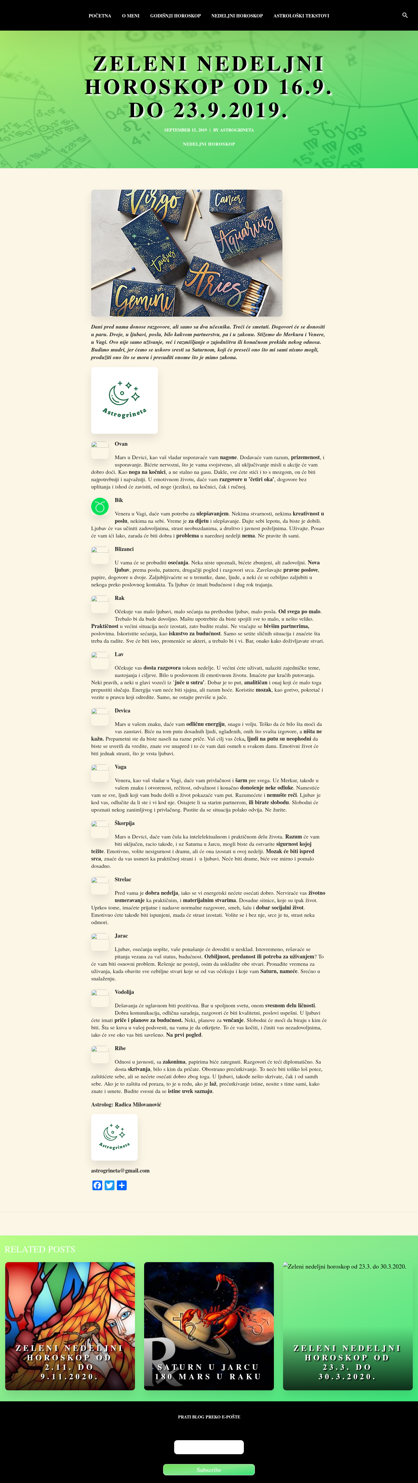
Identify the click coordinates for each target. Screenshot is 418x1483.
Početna (100, 16)
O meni (131, 16)
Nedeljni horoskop (237, 16)
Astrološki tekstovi (301, 16)
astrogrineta (237, 130)
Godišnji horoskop (175, 16)
